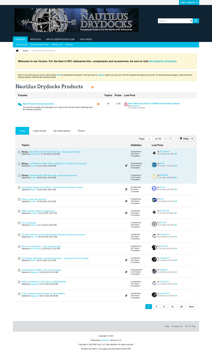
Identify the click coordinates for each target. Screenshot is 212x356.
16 (181, 306)
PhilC (162, 163)
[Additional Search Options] (191, 20)
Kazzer (33, 166)
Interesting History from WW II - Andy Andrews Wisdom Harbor (52, 187)
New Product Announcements (38, 104)
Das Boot (164, 246)
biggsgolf (34, 272)
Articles (35, 39)
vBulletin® (105, 340)
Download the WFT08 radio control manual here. (53, 175)
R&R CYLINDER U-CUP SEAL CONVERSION (44, 282)
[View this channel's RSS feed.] (92, 86)
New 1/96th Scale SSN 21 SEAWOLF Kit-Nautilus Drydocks (154, 104)
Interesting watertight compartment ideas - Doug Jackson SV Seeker (55, 258)
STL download (29, 222)
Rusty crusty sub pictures (34, 199)
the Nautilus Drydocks (163, 61)
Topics (22, 131)
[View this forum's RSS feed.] (98, 107)
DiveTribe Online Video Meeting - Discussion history (54, 152)
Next (191, 306)
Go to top (190, 326)
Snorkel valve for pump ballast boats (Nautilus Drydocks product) (53, 234)
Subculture (164, 234)
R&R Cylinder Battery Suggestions (38, 211)
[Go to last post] (176, 154)
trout (162, 199)
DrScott (34, 225)
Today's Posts (21, 44)
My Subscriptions (62, 131)
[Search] (196, 20)
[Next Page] (170, 138)
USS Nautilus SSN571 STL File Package (41, 270)
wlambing (135, 106)
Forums (20, 39)
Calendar (69, 44)
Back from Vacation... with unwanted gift (41, 246)
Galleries (86, 39)
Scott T (33, 190)
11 (172, 306)
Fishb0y (34, 213)
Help (167, 326)
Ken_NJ (34, 237)
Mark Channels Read (40, 44)
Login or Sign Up (187, 2)
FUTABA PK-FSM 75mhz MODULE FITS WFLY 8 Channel (57, 163)
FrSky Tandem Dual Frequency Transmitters (43, 293)
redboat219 (165, 258)
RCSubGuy (35, 154)
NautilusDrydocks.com (60, 39)
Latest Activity (39, 131)
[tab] (22, 131)
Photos (81, 131)
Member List (57, 44)
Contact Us (177, 326)
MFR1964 (164, 175)
